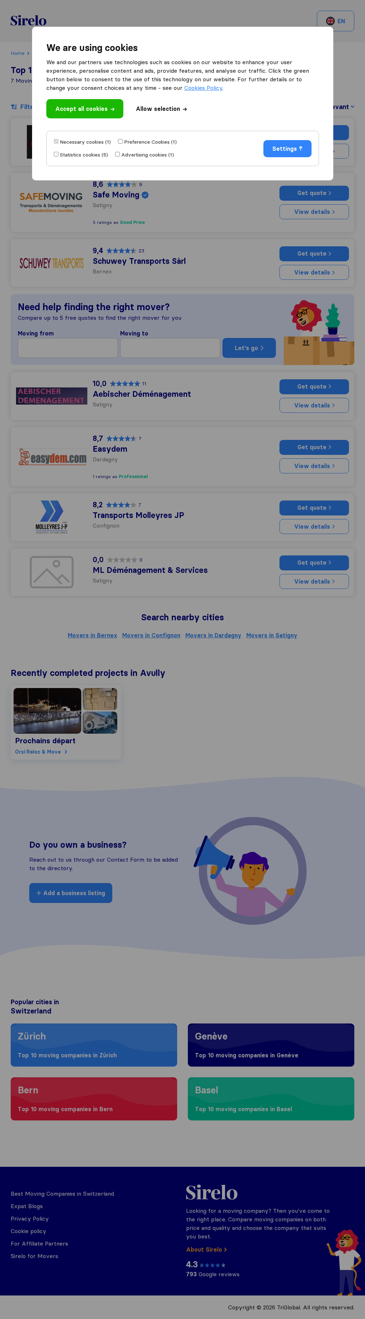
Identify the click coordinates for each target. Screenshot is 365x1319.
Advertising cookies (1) (147, 155)
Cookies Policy (203, 87)
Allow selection (158, 108)
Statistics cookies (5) (84, 155)
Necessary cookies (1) (85, 142)
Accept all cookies (81, 108)
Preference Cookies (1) (150, 142)
